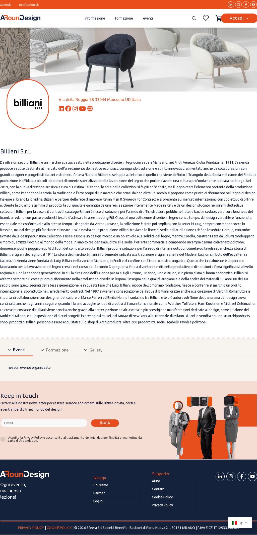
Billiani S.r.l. (15, 151)
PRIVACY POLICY (31, 528)
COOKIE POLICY (59, 528)
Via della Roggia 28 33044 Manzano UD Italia (100, 99)
